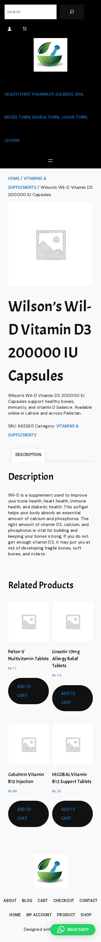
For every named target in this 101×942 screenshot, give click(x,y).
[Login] (9, 29)
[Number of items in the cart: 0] (24, 29)
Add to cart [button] (24, 691)
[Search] (71, 11)
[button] (72, 929)
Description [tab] (28, 454)
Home (14, 178)
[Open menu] (50, 160)
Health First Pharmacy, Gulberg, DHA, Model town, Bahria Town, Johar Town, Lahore (46, 117)
